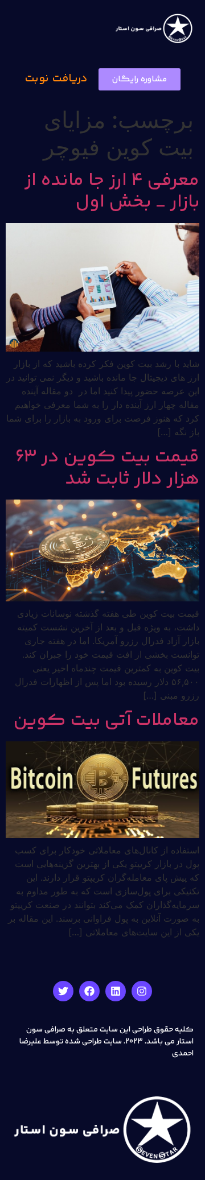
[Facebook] (89, 991)
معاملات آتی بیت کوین (106, 721)
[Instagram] (142, 991)
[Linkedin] (115, 991)
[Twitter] (63, 991)
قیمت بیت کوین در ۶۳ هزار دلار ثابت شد (107, 468)
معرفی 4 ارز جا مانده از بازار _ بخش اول (111, 192)
